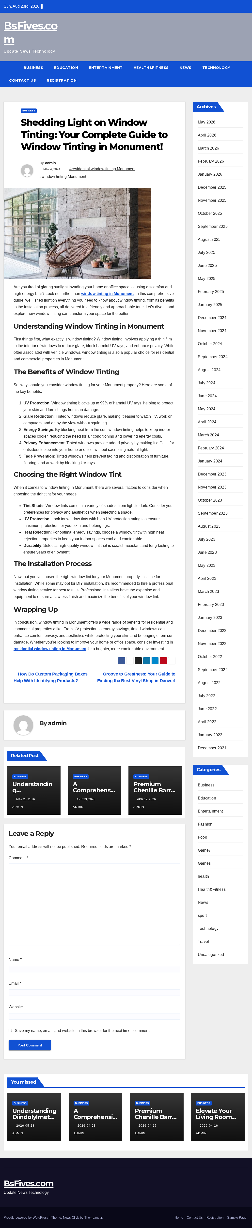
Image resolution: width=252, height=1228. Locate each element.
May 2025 (207, 278)
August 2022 (209, 683)
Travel (203, 941)
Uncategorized (211, 954)
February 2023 (211, 604)
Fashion (205, 824)
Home (179, 1217)
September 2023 (213, 513)
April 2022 (207, 722)
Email (15, 983)
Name (15, 959)
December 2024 (212, 318)
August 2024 (209, 370)
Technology (216, 67)
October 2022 (210, 657)
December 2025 (212, 187)
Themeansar (93, 1217)
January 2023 (210, 617)
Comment (18, 858)
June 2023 (207, 552)
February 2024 (211, 448)
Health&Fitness (151, 67)
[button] (244, 74)
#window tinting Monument (62, 176)
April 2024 (207, 422)
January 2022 (210, 735)
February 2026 (211, 161)
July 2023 (206, 539)
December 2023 (212, 474)
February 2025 (211, 292)
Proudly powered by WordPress (26, 1217)
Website (16, 1007)
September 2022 (213, 670)
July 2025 (206, 252)
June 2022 (207, 709)
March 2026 (208, 148)
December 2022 (212, 631)
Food (202, 837)
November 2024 (212, 331)
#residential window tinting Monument (102, 169)
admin (50, 163)
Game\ (204, 850)
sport (202, 915)
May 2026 (207, 122)
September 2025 (213, 226)
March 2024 (208, 435)
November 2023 (212, 487)
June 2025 (207, 265)
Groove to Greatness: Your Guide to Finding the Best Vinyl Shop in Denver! (136, 677)
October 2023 (210, 500)
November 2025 (212, 200)
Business (33, 67)
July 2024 (206, 383)
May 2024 (207, 409)
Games (204, 863)
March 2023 (208, 591)
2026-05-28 (25, 1125)
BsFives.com (28, 1183)
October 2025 (210, 213)
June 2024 (207, 396)
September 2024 (213, 357)
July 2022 (206, 696)
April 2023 (207, 578)
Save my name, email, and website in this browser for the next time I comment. (82, 1030)
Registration (62, 80)
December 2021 (212, 748)
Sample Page (236, 1217)
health (203, 876)
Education (66, 67)
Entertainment (106, 67)
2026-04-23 (87, 1125)
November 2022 (212, 644)
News (185, 67)
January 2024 (210, 461)
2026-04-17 (148, 1125)
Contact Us (22, 80)
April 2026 (207, 135)
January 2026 (210, 174)
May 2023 (207, 565)
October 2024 (210, 344)
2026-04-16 (209, 1125)
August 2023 (209, 526)
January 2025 (210, 305)
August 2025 (209, 239)
